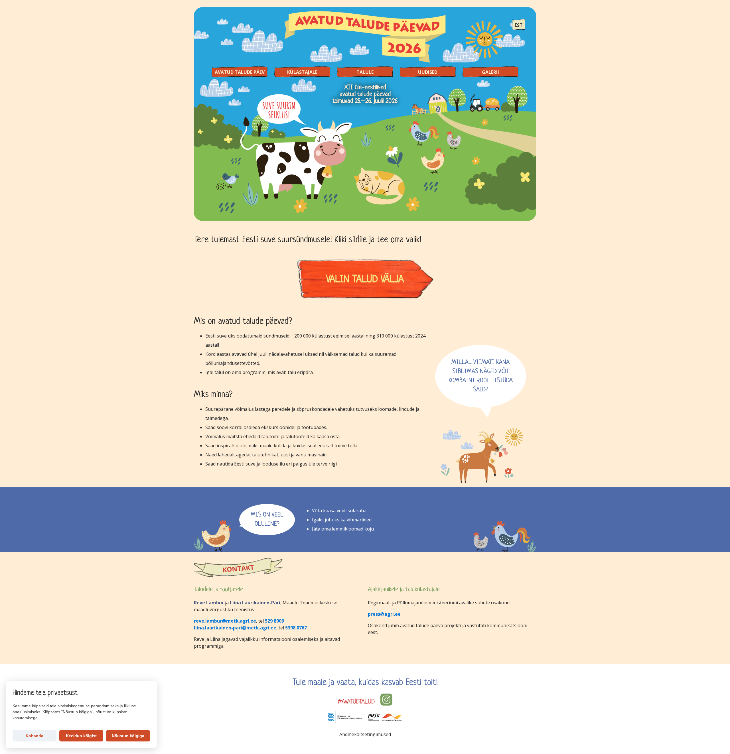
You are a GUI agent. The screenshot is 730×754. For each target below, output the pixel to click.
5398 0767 (296, 628)
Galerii (490, 72)
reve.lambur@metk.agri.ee (225, 621)
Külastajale (302, 72)
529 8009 (274, 621)
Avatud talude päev (240, 72)
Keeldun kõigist (81, 735)
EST (519, 25)
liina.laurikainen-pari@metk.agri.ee (235, 628)
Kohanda (34, 735)
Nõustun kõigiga (128, 735)
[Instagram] (386, 700)
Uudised (427, 72)
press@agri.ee (384, 614)
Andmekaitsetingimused (365, 734)
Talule (365, 72)
